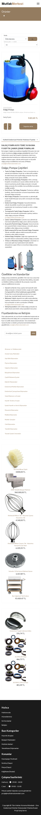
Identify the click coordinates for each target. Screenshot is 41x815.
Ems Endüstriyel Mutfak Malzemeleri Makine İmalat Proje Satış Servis (21, 807)
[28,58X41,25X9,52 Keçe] (20, 671)
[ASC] (32, 39)
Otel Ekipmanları (10, 424)
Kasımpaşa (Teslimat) (9, 759)
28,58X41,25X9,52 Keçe (20, 682)
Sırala (5, 35)
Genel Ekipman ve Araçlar (12, 396)
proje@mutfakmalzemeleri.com (11, 163)
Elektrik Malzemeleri (11, 382)
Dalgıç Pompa (8, 110)
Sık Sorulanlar (6, 721)
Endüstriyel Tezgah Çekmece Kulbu (20, 631)
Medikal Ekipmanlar (11, 415)
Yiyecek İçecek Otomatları (13, 433)
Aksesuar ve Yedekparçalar (13, 349)
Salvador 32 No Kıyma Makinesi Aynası (20, 571)
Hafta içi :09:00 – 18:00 (12, 782)
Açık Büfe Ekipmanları (11, 358)
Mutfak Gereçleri (10, 419)
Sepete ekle (28, 126)
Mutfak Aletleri (7, 744)
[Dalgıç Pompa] (20, 78)
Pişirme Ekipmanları (11, 363)
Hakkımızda (6, 712)
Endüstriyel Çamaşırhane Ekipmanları (16, 391)
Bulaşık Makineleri (8, 740)
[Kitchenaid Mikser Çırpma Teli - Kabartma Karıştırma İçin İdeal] (20, 532)
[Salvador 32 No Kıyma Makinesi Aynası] (20, 559)
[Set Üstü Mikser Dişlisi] (20, 458)
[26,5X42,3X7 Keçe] (20, 645)
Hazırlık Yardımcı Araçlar (12, 401)
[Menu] (38, 3)
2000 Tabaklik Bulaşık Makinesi (20, 490)
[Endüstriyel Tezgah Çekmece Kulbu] (20, 621)
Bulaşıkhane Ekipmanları (12, 372)
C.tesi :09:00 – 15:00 (11, 786)
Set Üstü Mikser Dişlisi (20, 469)
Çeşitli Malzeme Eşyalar (12, 377)
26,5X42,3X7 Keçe (20, 657)
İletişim (4, 725)
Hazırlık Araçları (7, 736)
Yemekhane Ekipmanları (10, 748)
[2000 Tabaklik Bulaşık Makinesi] (20, 481)
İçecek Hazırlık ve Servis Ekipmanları (16, 405)
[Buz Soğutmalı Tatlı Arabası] (20, 585)
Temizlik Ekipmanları (11, 429)
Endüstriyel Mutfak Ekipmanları (14, 387)
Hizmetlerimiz (7, 717)
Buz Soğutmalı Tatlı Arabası (20, 596)
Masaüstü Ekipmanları (11, 410)
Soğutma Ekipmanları (11, 368)
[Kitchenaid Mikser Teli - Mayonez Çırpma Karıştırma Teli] (20, 504)
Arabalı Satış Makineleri (12, 354)
